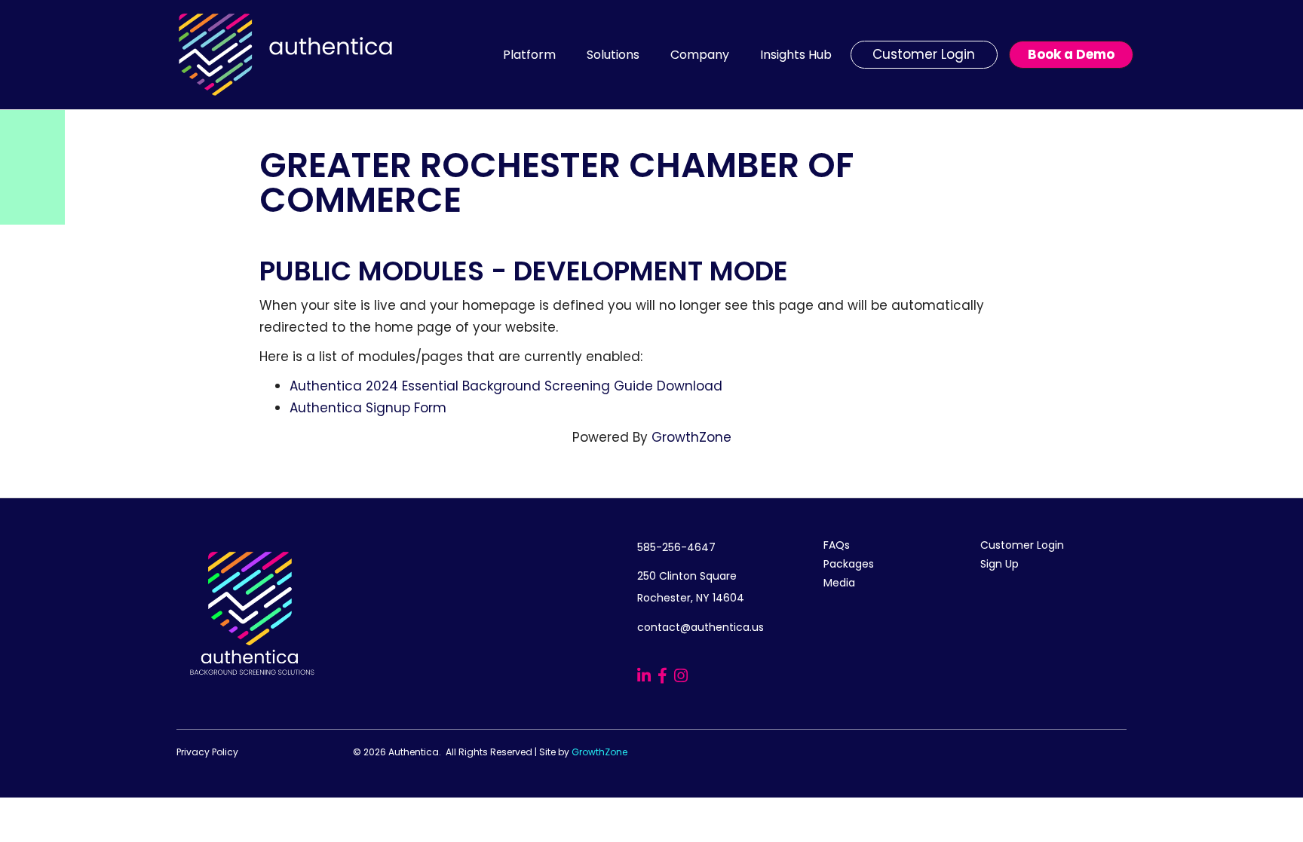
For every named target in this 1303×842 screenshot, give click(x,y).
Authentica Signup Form (368, 408)
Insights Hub (796, 54)
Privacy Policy (207, 752)
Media (839, 582)
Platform (529, 54)
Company (699, 54)
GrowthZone (691, 437)
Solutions (613, 54)
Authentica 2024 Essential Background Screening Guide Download (506, 386)
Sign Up (999, 563)
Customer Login (1022, 545)
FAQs (836, 545)
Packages (848, 563)
